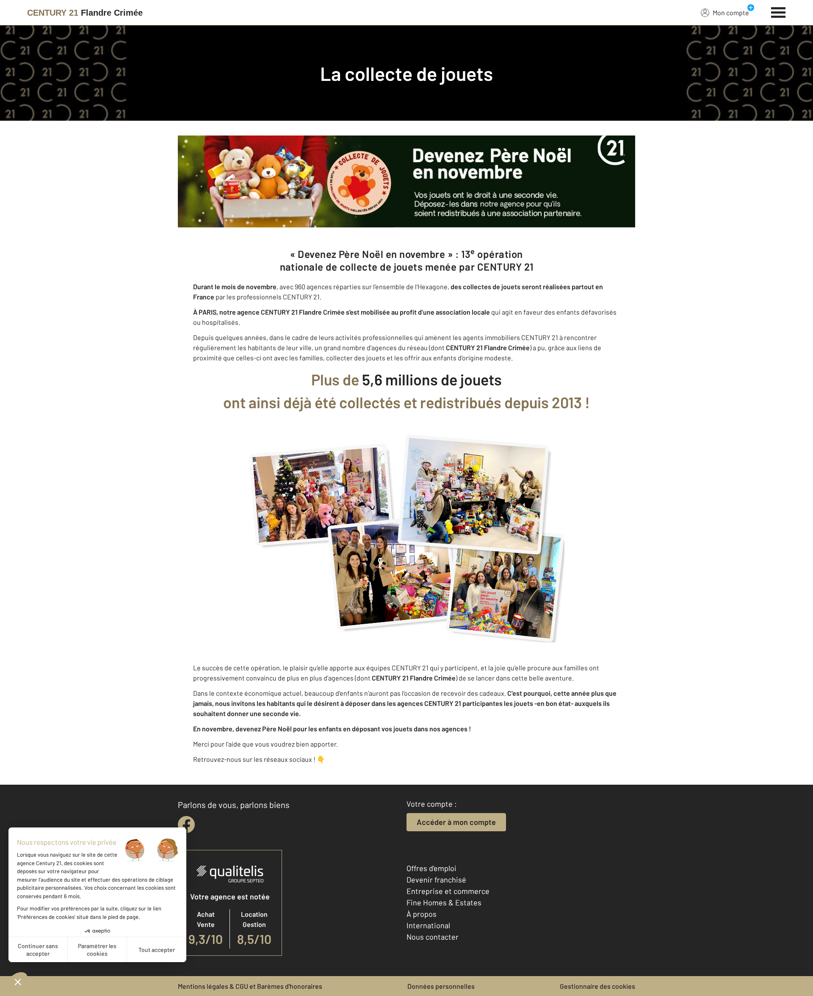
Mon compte (731, 12)
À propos (421, 914)
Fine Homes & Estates (443, 902)
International (428, 925)
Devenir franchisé (436, 879)
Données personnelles (441, 986)
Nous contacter (432, 936)
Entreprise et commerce (447, 891)
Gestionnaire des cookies (597, 986)
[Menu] (778, 11)
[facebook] (186, 824)
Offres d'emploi (431, 868)
